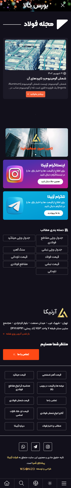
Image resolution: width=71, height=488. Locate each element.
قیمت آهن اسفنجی (51, 375)
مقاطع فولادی (19, 264)
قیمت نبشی (52, 264)
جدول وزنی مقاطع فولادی (52, 240)
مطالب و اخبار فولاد (51, 426)
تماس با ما (23, 354)
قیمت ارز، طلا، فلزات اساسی (19, 413)
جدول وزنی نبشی (52, 250)
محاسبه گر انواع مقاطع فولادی (19, 388)
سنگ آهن (19, 250)
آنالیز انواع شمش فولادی (51, 413)
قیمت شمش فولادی (19, 401)
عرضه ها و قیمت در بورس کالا (52, 388)
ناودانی (52, 271)
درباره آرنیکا (19, 426)
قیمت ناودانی (19, 257)
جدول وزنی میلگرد (19, 238)
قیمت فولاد (52, 257)
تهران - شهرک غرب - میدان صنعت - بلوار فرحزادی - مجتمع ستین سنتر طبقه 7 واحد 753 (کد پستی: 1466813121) (35, 328)
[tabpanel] (35, 142)
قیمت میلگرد (19, 375)
